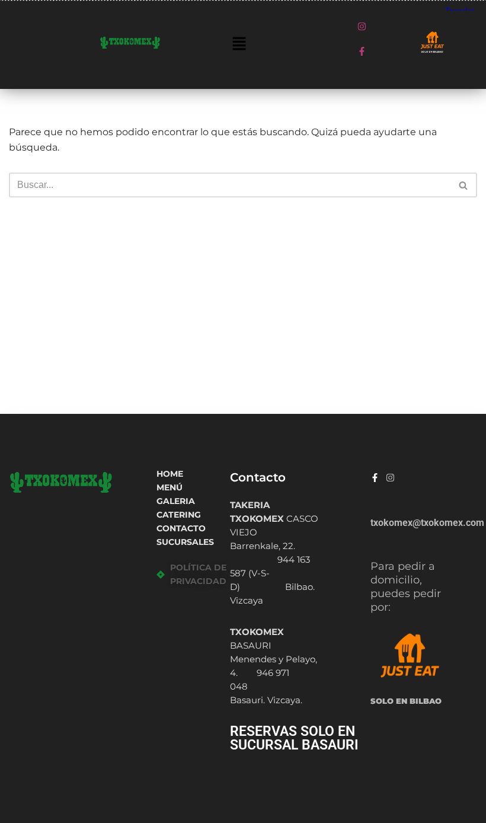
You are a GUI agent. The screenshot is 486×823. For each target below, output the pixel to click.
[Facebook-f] (361, 51)
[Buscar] (463, 185)
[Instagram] (361, 26)
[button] (239, 44)
